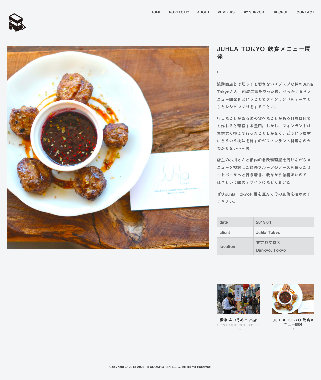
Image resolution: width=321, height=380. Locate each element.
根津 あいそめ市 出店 (238, 320)
